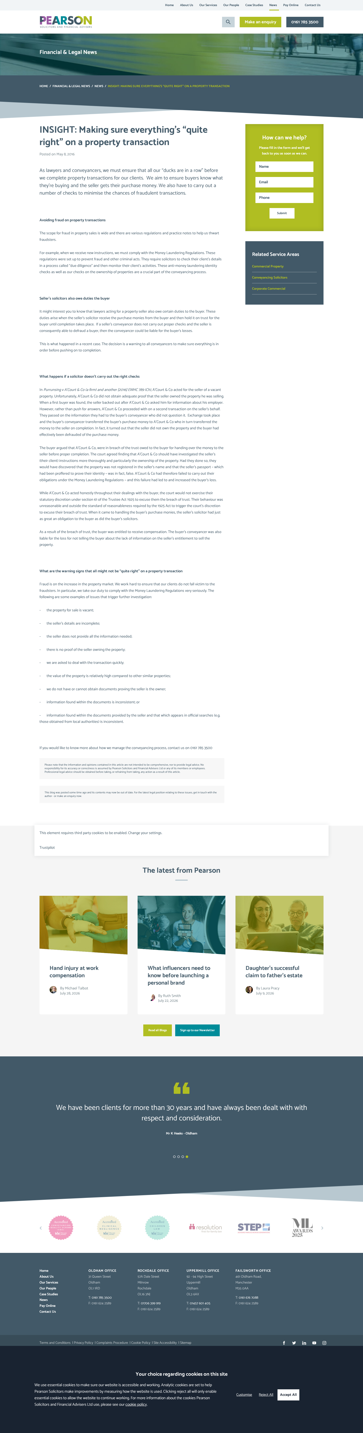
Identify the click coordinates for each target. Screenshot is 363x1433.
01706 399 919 (150, 1303)
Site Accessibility (165, 1343)
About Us (186, 5)
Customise (244, 1395)
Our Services (208, 5)
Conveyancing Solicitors (269, 277)
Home (169, 5)
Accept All (288, 1395)
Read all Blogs (157, 1030)
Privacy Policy (83, 1343)
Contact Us (312, 5)
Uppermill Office (203, 1271)
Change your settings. (145, 833)
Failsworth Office (253, 1271)
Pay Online (291, 5)
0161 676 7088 (248, 1298)
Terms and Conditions (55, 1343)
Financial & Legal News (71, 86)
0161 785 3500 (304, 22)
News (273, 5)
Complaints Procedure (112, 1343)
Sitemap (185, 1343)
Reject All (266, 1395)
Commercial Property (268, 266)
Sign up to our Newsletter (197, 1030)
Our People (231, 5)
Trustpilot (47, 848)
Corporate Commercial (268, 289)
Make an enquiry (260, 22)
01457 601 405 (200, 1303)
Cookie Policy (140, 1343)
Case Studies (254, 5)
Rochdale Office (153, 1271)
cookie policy (136, 1404)
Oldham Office (102, 1271)
